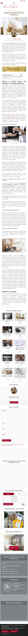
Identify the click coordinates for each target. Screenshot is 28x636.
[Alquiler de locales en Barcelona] (7, 357)
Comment (4, 410)
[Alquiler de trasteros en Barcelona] (7, 343)
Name (3, 423)
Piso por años (14, 496)
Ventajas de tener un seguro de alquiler (20, 321)
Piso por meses (14, 499)
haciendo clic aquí (10, 117)
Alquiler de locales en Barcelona (7, 362)
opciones (17, 629)
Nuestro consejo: (6, 78)
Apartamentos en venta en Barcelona (10, 571)
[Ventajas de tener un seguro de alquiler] (20, 316)
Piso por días (14, 501)
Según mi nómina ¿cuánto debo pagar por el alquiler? (7, 376)
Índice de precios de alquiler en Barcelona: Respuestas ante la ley (20, 348)
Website (3, 434)
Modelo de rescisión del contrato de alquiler (7, 334)
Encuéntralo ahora (8, 504)
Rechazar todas (14, 631)
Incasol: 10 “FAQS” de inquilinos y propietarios (20, 362)
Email (3, 428)
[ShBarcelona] (14, 3)
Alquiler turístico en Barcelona (8, 569)
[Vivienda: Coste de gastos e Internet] (20, 329)
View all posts (14, 402)
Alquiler (8, 494)
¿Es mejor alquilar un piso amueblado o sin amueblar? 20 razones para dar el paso (20, 376)
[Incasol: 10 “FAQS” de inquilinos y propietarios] (20, 357)
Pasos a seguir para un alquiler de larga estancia (12, 76)
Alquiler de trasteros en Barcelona (7, 348)
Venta (19, 494)
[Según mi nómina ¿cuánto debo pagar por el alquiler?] (7, 371)
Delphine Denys (17, 39)
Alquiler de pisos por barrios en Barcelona (11, 573)
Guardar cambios (6, 633)
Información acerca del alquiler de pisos (14, 11)
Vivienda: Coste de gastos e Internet (20, 334)
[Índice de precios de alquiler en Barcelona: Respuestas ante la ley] (20, 343)
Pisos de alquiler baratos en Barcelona (7, 321)
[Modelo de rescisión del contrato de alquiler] (7, 329)
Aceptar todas (5, 631)
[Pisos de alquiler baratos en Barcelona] (7, 316)
